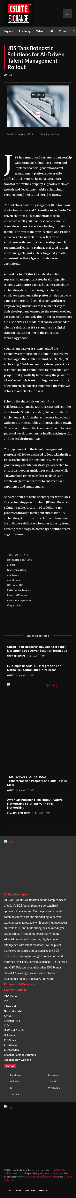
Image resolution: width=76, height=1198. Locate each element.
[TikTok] (43, 1082)
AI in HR (24, 554)
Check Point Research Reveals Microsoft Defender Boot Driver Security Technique (37, 648)
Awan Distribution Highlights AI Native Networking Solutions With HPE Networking (35, 803)
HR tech (12, 585)
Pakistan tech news (19, 590)
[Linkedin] (38, 145)
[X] (20, 145)
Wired (8, 75)
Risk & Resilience (16, 656)
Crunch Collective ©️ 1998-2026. (40, 1176)
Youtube (14, 1094)
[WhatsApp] (29, 145)
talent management (19, 600)
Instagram (53, 1074)
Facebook (15, 1074)
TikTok (52, 1081)
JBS (21, 585)
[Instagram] (43, 1075)
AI (16, 554)
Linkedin (14, 1081)
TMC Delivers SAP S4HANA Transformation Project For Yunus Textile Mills (37, 780)
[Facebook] (11, 145)
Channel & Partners (18, 813)
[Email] (47, 145)
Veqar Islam (14, 605)
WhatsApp (54, 1087)
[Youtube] (5, 1094)
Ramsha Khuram (17, 595)
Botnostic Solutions (19, 559)
